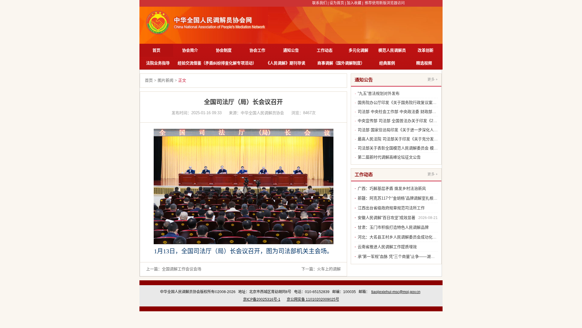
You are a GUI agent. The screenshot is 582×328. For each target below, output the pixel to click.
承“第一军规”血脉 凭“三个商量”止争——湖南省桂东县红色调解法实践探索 (422, 256)
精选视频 (424, 63)
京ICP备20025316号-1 (261, 299)
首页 (156, 50)
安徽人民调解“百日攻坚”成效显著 (386, 217)
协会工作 (257, 50)
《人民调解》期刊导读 (285, 63)
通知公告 (291, 50)
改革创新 (425, 50)
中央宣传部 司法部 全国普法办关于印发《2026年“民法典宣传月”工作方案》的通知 (429, 120)
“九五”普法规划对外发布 (379, 93)
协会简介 (190, 50)
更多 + (432, 79)
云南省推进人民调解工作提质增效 (387, 246)
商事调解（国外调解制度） (341, 63)
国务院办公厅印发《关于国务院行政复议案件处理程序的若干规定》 (417, 102)
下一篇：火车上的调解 (321, 269)
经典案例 (387, 63)
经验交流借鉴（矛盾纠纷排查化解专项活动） (217, 63)
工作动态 (325, 50)
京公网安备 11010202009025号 (313, 299)
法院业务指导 (158, 63)
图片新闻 (165, 80)
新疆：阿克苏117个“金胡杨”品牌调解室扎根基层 (399, 198)
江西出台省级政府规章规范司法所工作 (391, 208)
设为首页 (336, 3)
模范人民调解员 (392, 50)
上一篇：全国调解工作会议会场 (173, 269)
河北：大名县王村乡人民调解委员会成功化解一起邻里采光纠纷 (413, 237)
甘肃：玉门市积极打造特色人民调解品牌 (393, 227)
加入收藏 (354, 3)
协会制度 (224, 50)
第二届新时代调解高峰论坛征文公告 (389, 157)
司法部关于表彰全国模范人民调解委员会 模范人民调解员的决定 (413, 148)
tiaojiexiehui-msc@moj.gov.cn (395, 292)
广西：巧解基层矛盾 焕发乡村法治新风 (392, 188)
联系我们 (319, 3)
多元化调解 (358, 50)
